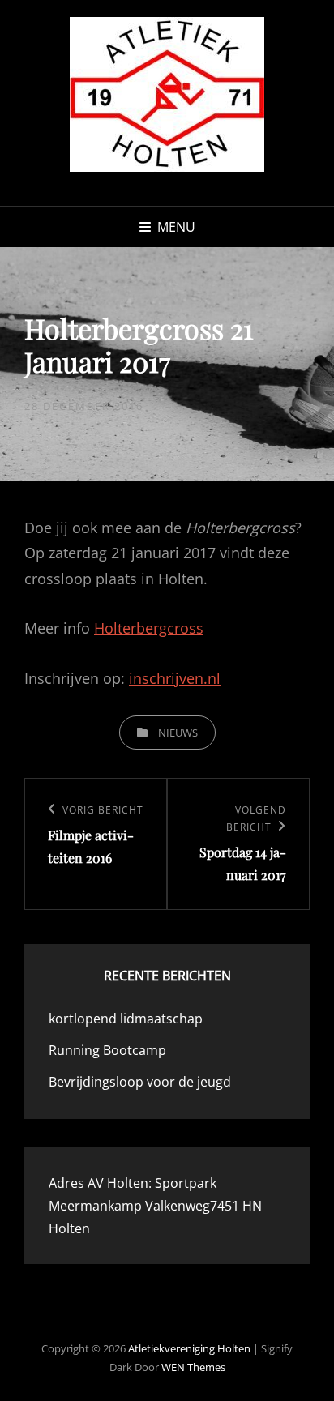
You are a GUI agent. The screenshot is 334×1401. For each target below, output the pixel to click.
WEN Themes (193, 1367)
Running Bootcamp (107, 1050)
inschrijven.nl (175, 678)
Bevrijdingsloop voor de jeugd (140, 1082)
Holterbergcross (148, 628)
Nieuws (178, 732)
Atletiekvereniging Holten (189, 1348)
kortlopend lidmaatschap (126, 1018)
